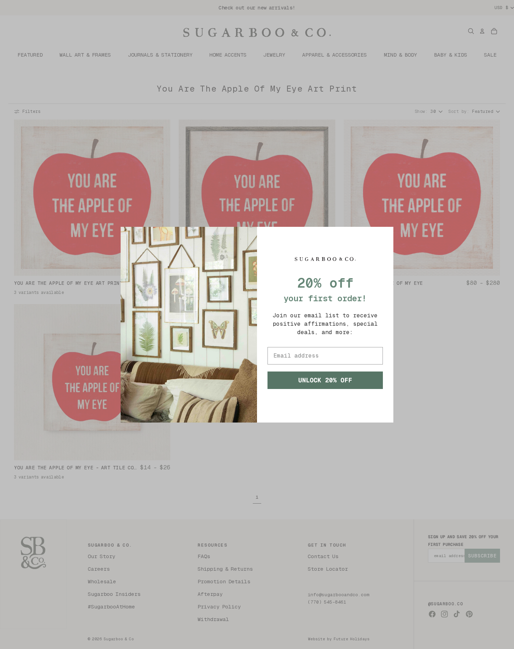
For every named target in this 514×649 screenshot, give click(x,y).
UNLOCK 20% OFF (325, 380)
